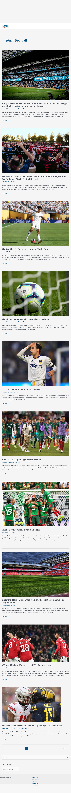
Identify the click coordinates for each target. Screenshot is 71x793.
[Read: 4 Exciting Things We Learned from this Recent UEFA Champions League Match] (35, 574)
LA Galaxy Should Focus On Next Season (21, 389)
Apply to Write (35, 777)
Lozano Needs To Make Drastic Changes (21, 529)
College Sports (6, 728)
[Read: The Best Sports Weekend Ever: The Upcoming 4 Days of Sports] (31, 704)
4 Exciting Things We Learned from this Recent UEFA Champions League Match (33, 601)
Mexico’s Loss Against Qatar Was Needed (21, 459)
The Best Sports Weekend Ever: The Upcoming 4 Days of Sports (32, 725)
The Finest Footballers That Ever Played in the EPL (26, 319)
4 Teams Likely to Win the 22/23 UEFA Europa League (27, 665)
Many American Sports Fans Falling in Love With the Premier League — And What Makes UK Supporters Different (35, 105)
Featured (4, 109)
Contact (35, 781)
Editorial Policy (35, 783)
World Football (20, 109)
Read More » (5, 120)
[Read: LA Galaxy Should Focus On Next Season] (35, 363)
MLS (8, 392)
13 (36, 748)
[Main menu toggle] (67, 26)
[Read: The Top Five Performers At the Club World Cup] (35, 223)
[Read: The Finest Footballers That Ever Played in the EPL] (35, 293)
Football (9, 252)
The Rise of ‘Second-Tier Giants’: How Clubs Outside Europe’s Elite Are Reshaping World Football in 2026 (34, 177)
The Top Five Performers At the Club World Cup (25, 249)
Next (65, 748)
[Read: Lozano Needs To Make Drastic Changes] (35, 504)
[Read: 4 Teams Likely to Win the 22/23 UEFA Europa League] (35, 643)
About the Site (35, 779)
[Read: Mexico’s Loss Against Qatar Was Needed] (35, 434)
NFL (20, 728)
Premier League (11, 109)
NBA (17, 728)
